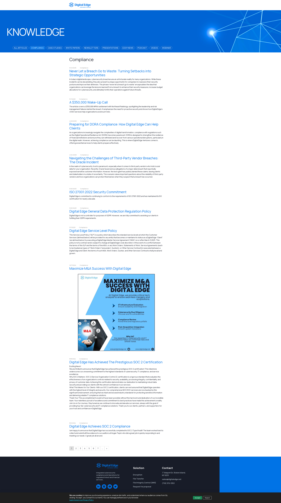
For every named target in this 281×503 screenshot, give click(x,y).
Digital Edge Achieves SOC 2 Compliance (99, 426)
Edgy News (127, 47)
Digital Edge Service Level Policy (93, 230)
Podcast (142, 47)
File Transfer (138, 479)
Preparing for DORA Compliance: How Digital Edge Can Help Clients (113, 126)
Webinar (166, 47)
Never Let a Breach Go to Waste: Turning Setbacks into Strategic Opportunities (110, 73)
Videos (154, 47)
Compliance (37, 47)
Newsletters (91, 47)
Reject (207, 498)
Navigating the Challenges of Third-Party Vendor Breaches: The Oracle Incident (113, 160)
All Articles (20, 47)
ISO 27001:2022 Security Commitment (97, 192)
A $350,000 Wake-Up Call (88, 102)
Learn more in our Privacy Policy (81, 500)
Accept (197, 498)
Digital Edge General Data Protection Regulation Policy (110, 211)
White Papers (73, 47)
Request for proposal (142, 486)
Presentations (110, 47)
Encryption (137, 475)
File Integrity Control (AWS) (144, 482)
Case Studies (55, 47)
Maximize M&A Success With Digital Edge (100, 268)
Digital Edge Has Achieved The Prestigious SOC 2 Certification (116, 362)
